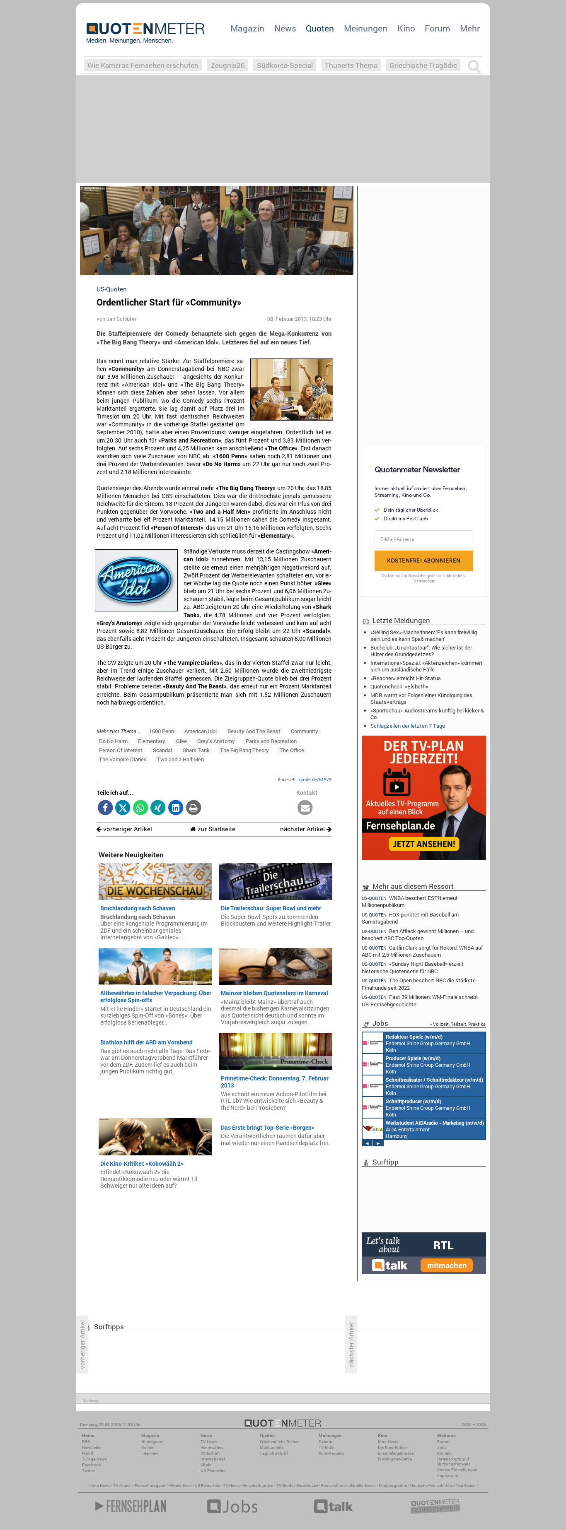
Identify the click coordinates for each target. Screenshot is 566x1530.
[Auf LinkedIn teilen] (176, 808)
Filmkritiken (180, 1485)
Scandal (162, 750)
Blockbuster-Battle (395, 1459)
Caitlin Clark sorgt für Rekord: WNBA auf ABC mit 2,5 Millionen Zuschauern (422, 951)
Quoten (320, 28)
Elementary (151, 741)
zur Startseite (215, 829)
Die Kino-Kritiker (393, 1447)
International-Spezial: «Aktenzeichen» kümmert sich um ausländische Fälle (426, 666)
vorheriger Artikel (127, 829)
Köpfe (206, 1464)
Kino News (100, 1485)
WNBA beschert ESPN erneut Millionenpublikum (410, 901)
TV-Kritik (326, 1447)
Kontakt (444, 1453)
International (213, 1459)
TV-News (209, 1441)
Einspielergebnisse (396, 1453)
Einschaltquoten (257, 1485)
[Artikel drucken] (193, 808)
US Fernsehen (207, 1485)
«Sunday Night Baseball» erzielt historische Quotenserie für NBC (413, 967)
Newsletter (92, 1447)
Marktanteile (271, 1447)
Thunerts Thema (351, 65)
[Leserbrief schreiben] (305, 808)
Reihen (148, 1447)
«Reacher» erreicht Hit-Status (405, 678)
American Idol (200, 731)
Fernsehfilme (333, 1485)
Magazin (247, 28)
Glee (181, 741)
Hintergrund (152, 1441)
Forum (437, 28)
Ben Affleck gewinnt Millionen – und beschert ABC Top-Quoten (418, 934)
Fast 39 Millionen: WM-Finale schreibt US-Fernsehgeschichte (420, 1000)
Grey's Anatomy (216, 741)
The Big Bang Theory (244, 750)
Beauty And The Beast (254, 731)
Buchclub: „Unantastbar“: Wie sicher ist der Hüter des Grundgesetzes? (421, 651)
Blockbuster (307, 1485)
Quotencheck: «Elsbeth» (399, 686)
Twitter (88, 1470)
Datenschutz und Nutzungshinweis (453, 1461)
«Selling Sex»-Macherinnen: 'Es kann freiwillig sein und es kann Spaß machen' (423, 635)
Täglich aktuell (274, 1453)
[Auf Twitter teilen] (123, 808)
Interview (149, 1453)
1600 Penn (161, 731)
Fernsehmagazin (151, 1485)
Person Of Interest (121, 750)
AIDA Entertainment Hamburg (435, 1129)
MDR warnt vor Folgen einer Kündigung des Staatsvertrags (421, 698)
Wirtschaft (210, 1453)
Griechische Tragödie (423, 65)
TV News (231, 1485)
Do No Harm (113, 741)
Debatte (326, 1441)
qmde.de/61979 (315, 779)
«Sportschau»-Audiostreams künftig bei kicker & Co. (427, 714)
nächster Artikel (303, 829)
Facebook (91, 1464)
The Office (292, 750)
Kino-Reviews (331, 1453)
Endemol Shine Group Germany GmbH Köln (428, 1043)
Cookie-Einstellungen (457, 1469)
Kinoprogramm (393, 1485)
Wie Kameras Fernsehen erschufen (142, 65)
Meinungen (365, 28)
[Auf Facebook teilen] (105, 808)
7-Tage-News (94, 1459)
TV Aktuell (122, 1485)
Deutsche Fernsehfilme (431, 1485)
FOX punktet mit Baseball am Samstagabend (410, 918)
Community (304, 731)
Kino (406, 28)
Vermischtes (212, 1447)
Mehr (470, 28)
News (285, 28)
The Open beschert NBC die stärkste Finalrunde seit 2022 (419, 984)
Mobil (87, 1453)
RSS (86, 1441)
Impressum (447, 1475)
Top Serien (466, 1485)
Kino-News (388, 1441)
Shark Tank (196, 750)
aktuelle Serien (362, 1485)
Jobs (442, 1447)
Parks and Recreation (271, 741)
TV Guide (284, 1485)
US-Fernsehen (214, 1470)
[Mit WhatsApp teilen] (141, 808)
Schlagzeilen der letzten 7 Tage (407, 725)
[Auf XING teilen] (158, 808)
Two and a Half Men (180, 759)
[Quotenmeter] (145, 33)
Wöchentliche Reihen (280, 1441)
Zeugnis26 (228, 65)
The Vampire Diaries (123, 759)
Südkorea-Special (285, 65)
